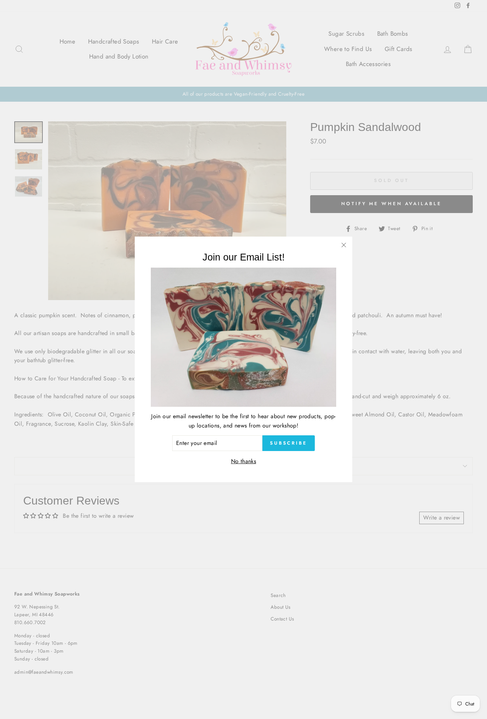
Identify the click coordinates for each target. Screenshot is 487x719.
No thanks (243, 461)
